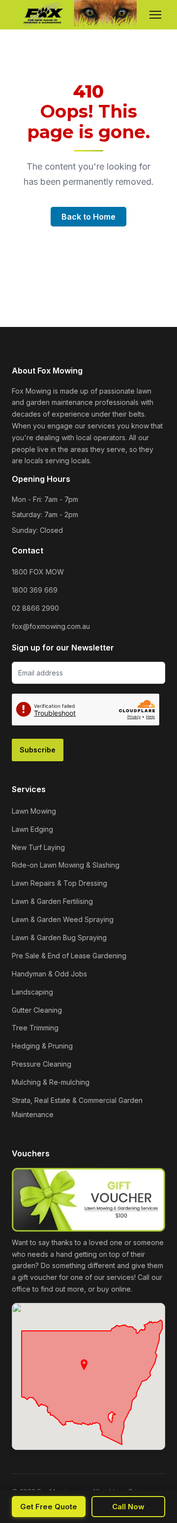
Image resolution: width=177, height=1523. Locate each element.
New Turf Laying (38, 847)
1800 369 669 (35, 590)
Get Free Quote (48, 1506)
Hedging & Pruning (42, 1046)
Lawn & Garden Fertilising (52, 901)
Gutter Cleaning (37, 1010)
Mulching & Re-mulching (50, 1082)
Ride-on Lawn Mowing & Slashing (65, 865)
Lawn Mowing (34, 811)
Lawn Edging (32, 829)
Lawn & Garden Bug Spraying (59, 937)
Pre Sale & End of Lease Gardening (69, 955)
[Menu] (155, 14)
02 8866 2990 (35, 608)
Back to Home (88, 217)
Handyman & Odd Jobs (49, 974)
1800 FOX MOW (38, 572)
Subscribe (38, 750)
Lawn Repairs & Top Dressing (59, 883)
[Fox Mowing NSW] (74, 14)
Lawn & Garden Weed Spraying (63, 919)
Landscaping (32, 992)
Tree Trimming (35, 1028)
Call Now (128, 1506)
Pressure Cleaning (41, 1064)
